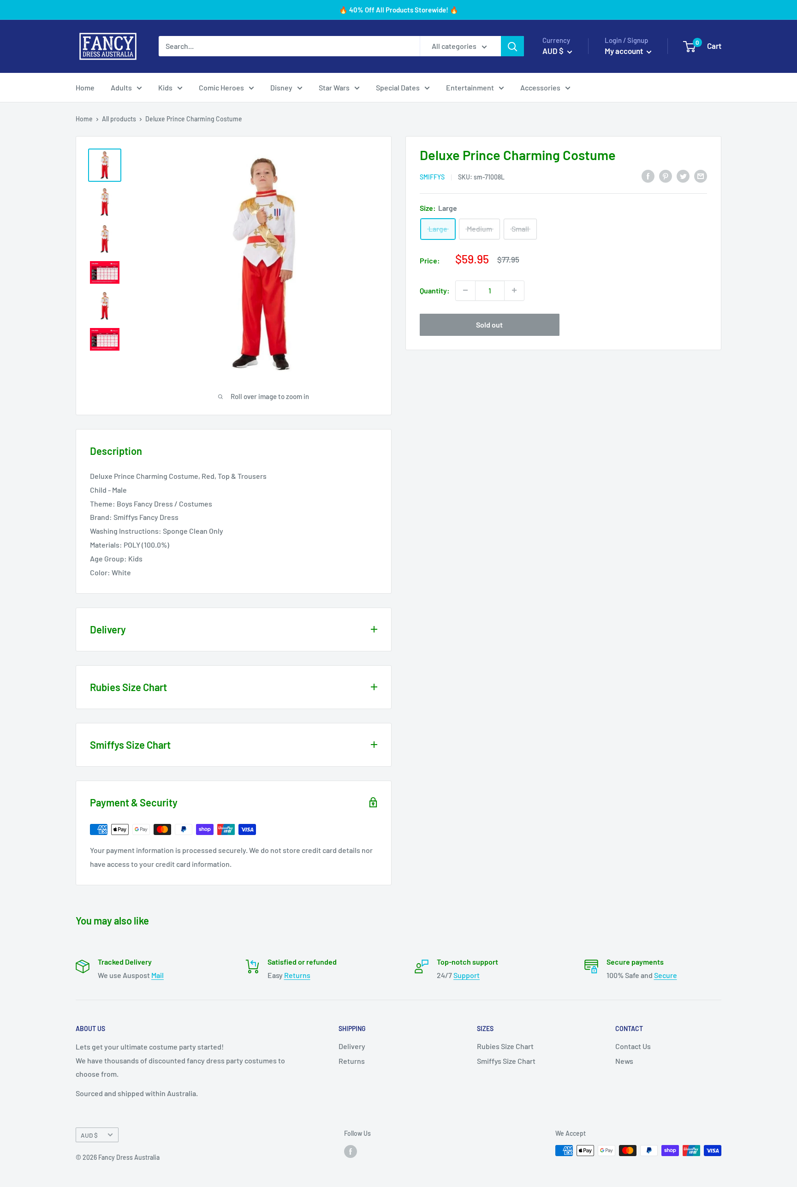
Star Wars (334, 87)
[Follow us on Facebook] (350, 1151)
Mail (157, 975)
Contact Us (633, 1046)
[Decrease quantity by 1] (465, 290)
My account (624, 50)
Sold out (489, 324)
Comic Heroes (221, 87)
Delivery (352, 1046)
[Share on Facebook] (648, 175)
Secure (665, 975)
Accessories (540, 87)
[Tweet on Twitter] (683, 175)
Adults (121, 87)
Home (85, 87)
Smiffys (432, 176)
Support (466, 975)
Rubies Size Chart (505, 1046)
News (624, 1060)
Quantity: (435, 290)
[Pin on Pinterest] (665, 175)
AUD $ (89, 1135)
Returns (297, 975)
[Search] (512, 46)
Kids (165, 87)
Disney (281, 87)
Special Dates (398, 87)
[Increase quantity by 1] (514, 290)
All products (119, 119)
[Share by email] (700, 175)
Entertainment (470, 87)
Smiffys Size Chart (506, 1060)
